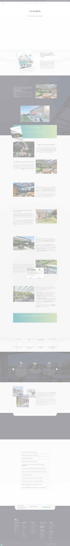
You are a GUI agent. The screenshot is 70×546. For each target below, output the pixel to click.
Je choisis (30, 277)
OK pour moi (39, 277)
